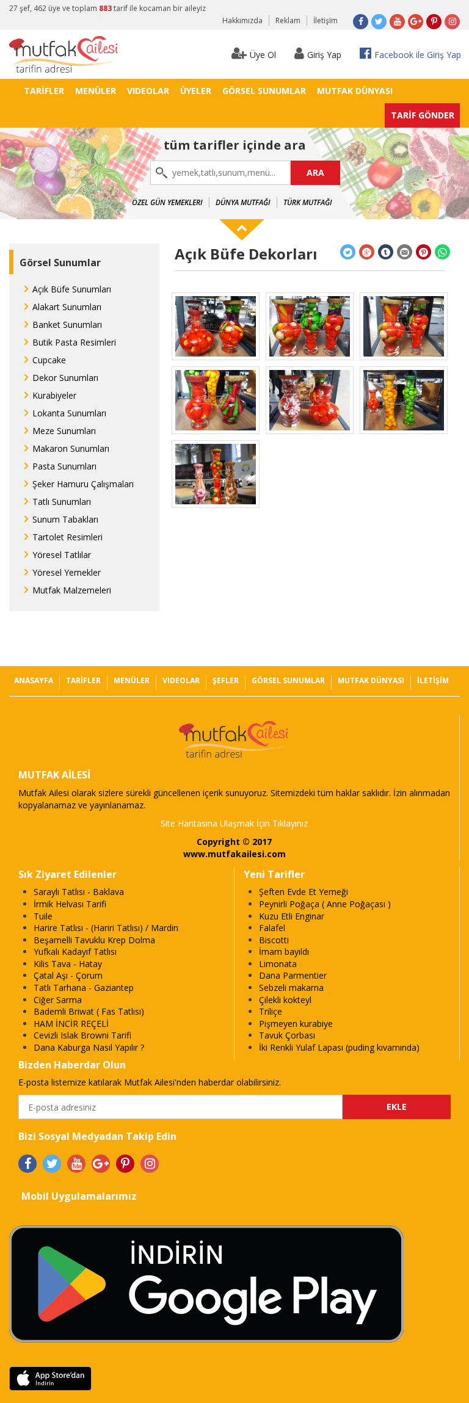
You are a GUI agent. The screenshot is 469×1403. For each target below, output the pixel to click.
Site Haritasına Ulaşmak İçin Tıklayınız (234, 823)
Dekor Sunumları (65, 377)
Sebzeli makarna (291, 987)
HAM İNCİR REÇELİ (71, 1023)
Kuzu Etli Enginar (291, 916)
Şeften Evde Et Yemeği (303, 891)
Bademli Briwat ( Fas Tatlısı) (89, 1011)
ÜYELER (195, 90)
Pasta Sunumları (64, 466)
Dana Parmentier (293, 975)
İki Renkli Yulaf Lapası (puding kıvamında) (339, 1047)
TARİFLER (44, 90)
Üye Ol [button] (263, 54)
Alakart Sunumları (66, 307)
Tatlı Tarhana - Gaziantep (84, 987)
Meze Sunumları (64, 431)
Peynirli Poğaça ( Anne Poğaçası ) (325, 904)
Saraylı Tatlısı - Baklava (79, 891)
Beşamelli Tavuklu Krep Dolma (94, 940)
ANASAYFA (33, 680)
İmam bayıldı (284, 951)
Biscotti (274, 940)
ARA (315, 172)
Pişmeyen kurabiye (296, 1023)
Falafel (272, 928)
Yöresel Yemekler (66, 572)
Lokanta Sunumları (69, 413)
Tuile (43, 916)
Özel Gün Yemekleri (167, 202)
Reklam (287, 20)
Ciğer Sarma (58, 1000)
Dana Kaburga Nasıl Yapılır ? (89, 1047)
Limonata (278, 964)
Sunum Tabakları (65, 519)
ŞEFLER (226, 680)
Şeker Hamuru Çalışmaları (83, 484)
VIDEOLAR (148, 90)
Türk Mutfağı (307, 202)
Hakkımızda (242, 20)
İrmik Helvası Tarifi (70, 904)
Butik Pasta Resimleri (74, 342)
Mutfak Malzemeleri (71, 590)
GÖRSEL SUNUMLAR (264, 90)
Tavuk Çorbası (287, 1035)
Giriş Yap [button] (324, 54)
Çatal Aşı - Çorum (68, 975)
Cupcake (49, 360)
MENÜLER (95, 90)
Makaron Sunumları (70, 448)
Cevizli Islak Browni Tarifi (82, 1035)
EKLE (397, 1106)
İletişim (325, 20)
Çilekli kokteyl (285, 1000)
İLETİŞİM (433, 680)
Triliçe (270, 1011)
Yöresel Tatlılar (61, 554)
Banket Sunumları (67, 324)
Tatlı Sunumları (61, 501)
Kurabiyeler (54, 395)
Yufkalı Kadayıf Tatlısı (75, 951)
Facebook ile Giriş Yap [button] (417, 54)
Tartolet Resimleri (67, 537)
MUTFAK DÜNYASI (355, 90)
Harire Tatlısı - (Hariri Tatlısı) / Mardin (106, 928)
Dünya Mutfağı (243, 202)
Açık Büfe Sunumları (71, 289)
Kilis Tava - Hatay (68, 964)
